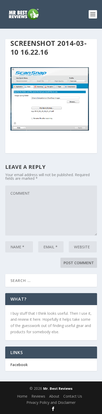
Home (22, 396)
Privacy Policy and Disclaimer (51, 402)
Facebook (19, 364)
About (54, 396)
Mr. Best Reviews (57, 388)
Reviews (38, 396)
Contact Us (72, 396)
